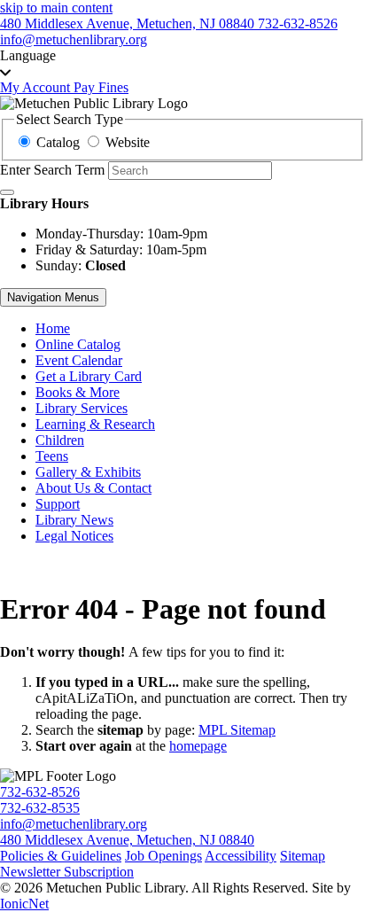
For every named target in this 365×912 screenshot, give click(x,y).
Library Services (81, 408)
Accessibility (240, 855)
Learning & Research (95, 424)
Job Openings (163, 855)
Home (52, 328)
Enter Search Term (52, 169)
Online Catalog (77, 344)
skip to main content (56, 7)
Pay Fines (101, 87)
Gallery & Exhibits (88, 471)
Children (59, 440)
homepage (198, 745)
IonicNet (24, 903)
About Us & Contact (93, 487)
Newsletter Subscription (67, 871)
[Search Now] (7, 192)
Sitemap (302, 855)
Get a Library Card (88, 376)
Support (57, 503)
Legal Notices (74, 535)
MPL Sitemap (237, 729)
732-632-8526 (40, 791)
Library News (74, 519)
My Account (37, 87)
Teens (51, 456)
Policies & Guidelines (60, 855)
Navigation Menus (53, 297)
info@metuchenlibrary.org (73, 823)
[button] (182, 64)
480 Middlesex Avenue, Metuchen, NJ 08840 (127, 839)
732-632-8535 (40, 807)
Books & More (77, 392)
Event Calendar (78, 360)
